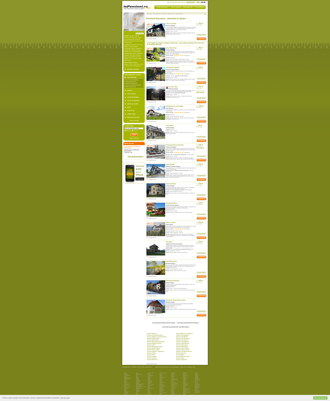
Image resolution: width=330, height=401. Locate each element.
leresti (149, 390)
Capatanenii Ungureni (136, 50)
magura (161, 374)
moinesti (161, 387)
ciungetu (173, 377)
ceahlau (184, 385)
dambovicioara (150, 388)
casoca (161, 379)
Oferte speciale (187, 7)
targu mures (150, 377)
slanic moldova (139, 385)
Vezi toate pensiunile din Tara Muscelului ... (176, 327)
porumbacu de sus (163, 372)
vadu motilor (162, 386)
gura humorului (127, 383)
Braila (135, 35)
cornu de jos (197, 390)
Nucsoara (132, 55)
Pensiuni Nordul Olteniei (153, 348)
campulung (126, 391)
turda (172, 389)
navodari (173, 394)
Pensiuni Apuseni (151, 333)
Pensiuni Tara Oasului (182, 340)
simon (172, 374)
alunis (196, 389)
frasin (137, 394)
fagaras (172, 391)
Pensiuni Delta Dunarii (153, 340)
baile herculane (127, 377)
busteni (137, 389)
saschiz (161, 388)
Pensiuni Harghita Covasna (154, 343)
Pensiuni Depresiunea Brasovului (156, 341)
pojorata (173, 373)
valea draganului (139, 388)
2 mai (161, 373)
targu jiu (184, 379)
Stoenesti (135, 58)
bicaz (161, 380)
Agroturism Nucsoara (130, 83)
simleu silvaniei (198, 378)
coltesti (172, 381)
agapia (137, 377)
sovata (125, 373)
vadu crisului (185, 384)
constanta (197, 374)
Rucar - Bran (140, 64)
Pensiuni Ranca (180, 358)
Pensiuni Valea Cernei (182, 344)
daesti (172, 390)
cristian (196, 385)
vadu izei (126, 388)
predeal (125, 382)
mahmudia (138, 390)
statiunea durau (174, 379)
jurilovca (172, 392)
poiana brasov (150, 375)
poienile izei (150, 381)
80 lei (199, 126)
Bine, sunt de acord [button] (320, 398)
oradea (161, 381)
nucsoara (173, 372)
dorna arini (138, 381)
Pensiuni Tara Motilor (182, 336)
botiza (137, 382)
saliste (149, 378)
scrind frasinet (197, 386)
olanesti (196, 383)
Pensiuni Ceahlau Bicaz (153, 338)
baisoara (173, 375)
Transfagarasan (137, 65)
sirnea (184, 394)
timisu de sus (185, 377)
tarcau (161, 391)
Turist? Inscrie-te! (191, 2)
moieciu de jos (127, 375)
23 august (173, 387)
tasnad (137, 393)
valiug (184, 383)
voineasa (161, 383)
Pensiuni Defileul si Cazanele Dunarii (157, 336)
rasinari (161, 375)
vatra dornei (185, 375)
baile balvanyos (174, 378)
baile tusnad (138, 380)
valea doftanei (150, 384)
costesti (184, 378)
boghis (184, 386)
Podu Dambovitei (132, 56)
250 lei (199, 24)
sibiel (137, 372)
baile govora (185, 382)
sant (148, 391)
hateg (149, 373)
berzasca (185, 391)
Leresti (134, 53)
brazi (149, 383)
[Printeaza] (205, 13)
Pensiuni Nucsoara (130, 81)
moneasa (161, 390)
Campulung (127, 48)
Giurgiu (136, 39)
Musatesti (127, 55)
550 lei (199, 223)
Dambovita (129, 39)
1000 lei (200, 106)
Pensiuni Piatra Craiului (153, 349)
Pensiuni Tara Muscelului (183, 338)
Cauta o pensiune (162, 7)
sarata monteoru (151, 372)
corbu (172, 377)
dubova (149, 376)
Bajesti (126, 46)
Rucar (139, 56)
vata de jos (197, 383)
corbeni (137, 383)
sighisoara (126, 384)
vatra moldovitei (163, 385)
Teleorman (127, 42)
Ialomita (126, 41)
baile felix (126, 374)
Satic (131, 58)
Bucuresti (127, 37)
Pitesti (126, 56)
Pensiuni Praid (151, 354)
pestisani (173, 384)
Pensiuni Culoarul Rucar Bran (155, 335)
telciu (196, 381)
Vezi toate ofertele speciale (135, 156)
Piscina (135, 130)
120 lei (199, 184)
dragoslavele (197, 384)
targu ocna (162, 384)
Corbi (130, 51)
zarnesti (125, 380)
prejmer (184, 380)
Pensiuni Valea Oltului (182, 346)
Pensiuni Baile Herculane (183, 356)
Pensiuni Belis (180, 354)
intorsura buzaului (163, 392)
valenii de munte (186, 390)
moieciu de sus (127, 385)
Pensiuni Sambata (152, 356)
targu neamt (162, 389)
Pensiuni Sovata (151, 353)
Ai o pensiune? (199, 7)
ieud (148, 393)
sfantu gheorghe (186, 392)
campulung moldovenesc (141, 386)
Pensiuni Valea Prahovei (182, 348)
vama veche (173, 388)
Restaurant (129, 130)
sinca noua (173, 382)
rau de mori (150, 382)
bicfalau (184, 377)
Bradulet (135, 46)
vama (125, 383)
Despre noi (169, 2)
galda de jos (197, 392)
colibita (149, 385)
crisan (125, 389)
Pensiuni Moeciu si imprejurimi (184, 333)
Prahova (137, 41)
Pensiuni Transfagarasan (182, 341)
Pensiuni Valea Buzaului (182, 343)
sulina (149, 386)
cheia (137, 376)
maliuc (184, 381)
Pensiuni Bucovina (181, 353)
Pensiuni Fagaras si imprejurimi (155, 351)
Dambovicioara (128, 53)
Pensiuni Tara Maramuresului (184, 351)
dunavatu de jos (174, 383)
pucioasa (196, 376)
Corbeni (126, 51)
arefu (161, 394)
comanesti (162, 377)
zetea (172, 386)
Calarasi (140, 37)
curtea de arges (139, 374)
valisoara (196, 377)
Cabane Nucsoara (129, 86)
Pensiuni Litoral (151, 344)
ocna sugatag (174, 383)
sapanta (149, 374)
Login (198, 2)
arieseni (125, 377)
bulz (184, 387)
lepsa (149, 377)
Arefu (141, 44)
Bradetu (131, 46)
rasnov (125, 376)
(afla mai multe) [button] (65, 398)
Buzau (133, 37)
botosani (149, 392)
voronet (137, 378)
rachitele (161, 393)
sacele (196, 375)
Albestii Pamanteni (134, 44)
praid (125, 381)
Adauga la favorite (152, 38)
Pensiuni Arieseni (151, 358)
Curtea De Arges (136, 51)
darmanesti (185, 388)
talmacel (196, 377)
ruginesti (184, 393)
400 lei (199, 242)
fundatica (197, 387)
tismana (172, 393)
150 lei (199, 145)
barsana (184, 373)
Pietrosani (138, 55)
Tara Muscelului (128, 65)
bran (125, 372)
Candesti (133, 48)
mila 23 (149, 380)
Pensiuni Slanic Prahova (182, 349)
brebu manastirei (186, 389)
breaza (125, 394)
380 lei (199, 48)
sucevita (149, 394)
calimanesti (185, 372)
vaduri (184, 376)
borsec (161, 376)
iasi (136, 375)
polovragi (149, 379)
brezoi (196, 372)
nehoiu (196, 373)
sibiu (125, 386)
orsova (137, 391)
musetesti (197, 388)
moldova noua (162, 377)
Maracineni (139, 53)
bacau (184, 374)
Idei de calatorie (176, 7)
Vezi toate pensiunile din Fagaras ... (188, 323)
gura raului (126, 393)
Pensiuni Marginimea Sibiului (155, 346)
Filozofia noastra (176, 2)
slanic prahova (127, 387)
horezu (149, 387)
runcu (149, 389)
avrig (137, 377)
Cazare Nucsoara (129, 79)
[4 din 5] (178, 228)
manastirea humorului (140, 383)
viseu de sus (197, 380)
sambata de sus (127, 378)
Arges (130, 35)
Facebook (183, 2)
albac (125, 390)
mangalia (196, 379)
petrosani (126, 392)
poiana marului (139, 384)
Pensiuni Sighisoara (181, 359)
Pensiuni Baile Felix (152, 359)
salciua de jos (162, 382)
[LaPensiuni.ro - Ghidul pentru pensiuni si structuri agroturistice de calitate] (138, 7)
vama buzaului (174, 385)
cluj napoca (138, 387)
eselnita (137, 373)
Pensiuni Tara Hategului (182, 335)
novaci (161, 383)
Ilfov (132, 41)
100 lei (199, 203)
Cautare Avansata (134, 120)
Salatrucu (127, 58)
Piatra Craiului (132, 64)
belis (125, 379)
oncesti (196, 382)
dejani (161, 378)
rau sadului (197, 391)
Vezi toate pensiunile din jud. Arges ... (164, 323)
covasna (137, 379)
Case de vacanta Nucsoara (132, 85)
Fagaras (127, 64)
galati (172, 376)
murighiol (149, 383)
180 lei (199, 67)
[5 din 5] (178, 55)
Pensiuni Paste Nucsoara (152, 363)
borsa (137, 392)
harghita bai (185, 383)
